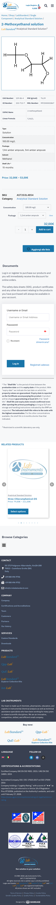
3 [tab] (24, 523)
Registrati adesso (39, 365)
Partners (5, 621)
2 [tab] (21, 523)
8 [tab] (37, 523)
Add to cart (45, 229)
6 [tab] (32, 523)
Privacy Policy (29, 893)
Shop (11, 15)
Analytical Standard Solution (28, 18)
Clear (51, 215)
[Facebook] (37, 757)
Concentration (9, 207)
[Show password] (45, 331)
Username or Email (17, 310)
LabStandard (22, 15)
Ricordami (15, 341)
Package (12, 215)
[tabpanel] (28, 483)
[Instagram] (43, 757)
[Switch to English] (3, 757)
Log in (16, 363)
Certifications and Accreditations (15, 606)
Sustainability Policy (43, 895)
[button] (4, 484)
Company (5, 600)
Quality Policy (29, 895)
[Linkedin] (31, 757)
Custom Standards (9, 638)
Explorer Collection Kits (11, 681)
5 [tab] (29, 523)
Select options (18, 511)
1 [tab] (18, 523)
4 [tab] (26, 523)
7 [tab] (34, 523)
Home (4, 15)
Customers (6, 616)
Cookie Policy (41, 893)
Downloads (6, 643)
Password (12, 325)
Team (3, 611)
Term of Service (16, 893)
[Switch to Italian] (8, 757)
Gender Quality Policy (13, 895)
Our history (6, 626)
